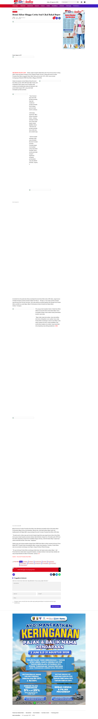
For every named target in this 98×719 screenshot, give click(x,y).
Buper (31, 561)
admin (17, 17)
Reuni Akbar (24, 565)
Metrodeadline (16, 715)
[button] (77, 2)
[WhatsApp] (59, 574)
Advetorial (15, 11)
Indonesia (51, 561)
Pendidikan (46, 563)
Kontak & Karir (45, 712)
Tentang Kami (54, 712)
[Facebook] (51, 574)
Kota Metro (23, 563)
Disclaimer (28, 712)
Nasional (38, 563)
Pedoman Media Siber (18, 712)
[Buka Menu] (85, 2)
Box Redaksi (36, 712)
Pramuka (54, 563)
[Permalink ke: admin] (14, 18)
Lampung (31, 563)
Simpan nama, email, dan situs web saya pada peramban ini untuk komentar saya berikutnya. (35, 602)
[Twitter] (54, 574)
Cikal (45, 561)
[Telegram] (56, 574)
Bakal (26, 561)
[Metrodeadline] (23, 2)
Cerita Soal (38, 561)
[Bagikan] (59, 18)
